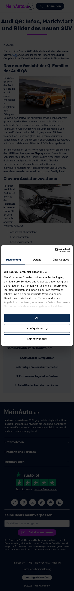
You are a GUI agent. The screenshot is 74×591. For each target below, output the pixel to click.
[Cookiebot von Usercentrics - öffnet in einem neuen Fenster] (55, 250)
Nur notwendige (37, 338)
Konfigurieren (35, 328)
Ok (37, 318)
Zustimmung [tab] (13, 259)
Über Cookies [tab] (60, 259)
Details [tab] (37, 259)
